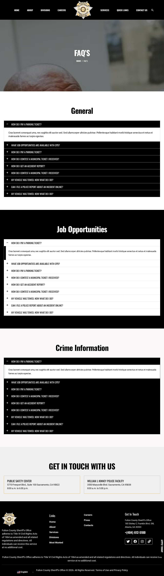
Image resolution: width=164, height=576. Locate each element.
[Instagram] (142, 541)
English (24, 572)
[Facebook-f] (135, 541)
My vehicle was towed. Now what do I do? (32, 180)
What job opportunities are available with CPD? (35, 145)
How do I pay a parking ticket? (26, 124)
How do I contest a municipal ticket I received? (35, 159)
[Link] (149, 541)
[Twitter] (128, 541)
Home (78, 61)
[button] (152, 11)
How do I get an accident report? (28, 166)
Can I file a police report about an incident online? (37, 187)
